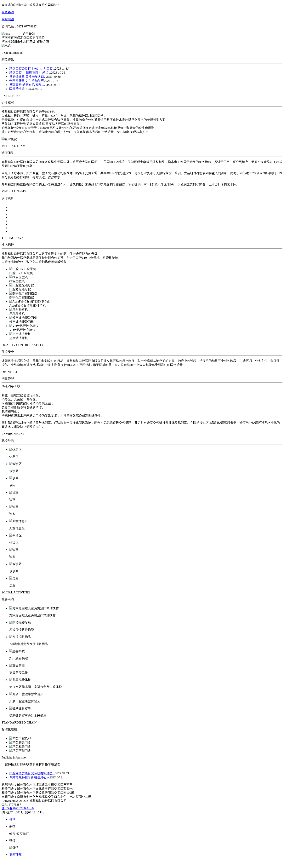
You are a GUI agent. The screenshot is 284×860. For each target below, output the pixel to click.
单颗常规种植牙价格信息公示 (29, 777)
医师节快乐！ (18, 88)
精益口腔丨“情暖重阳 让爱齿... (30, 72)
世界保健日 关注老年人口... (27, 76)
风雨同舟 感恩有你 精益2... (27, 84)
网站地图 (8, 19)
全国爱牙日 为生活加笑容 (26, 80)
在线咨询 (8, 12)
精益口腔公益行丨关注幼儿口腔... (32, 68)
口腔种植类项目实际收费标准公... (32, 773)
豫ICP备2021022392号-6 (18, 808)
